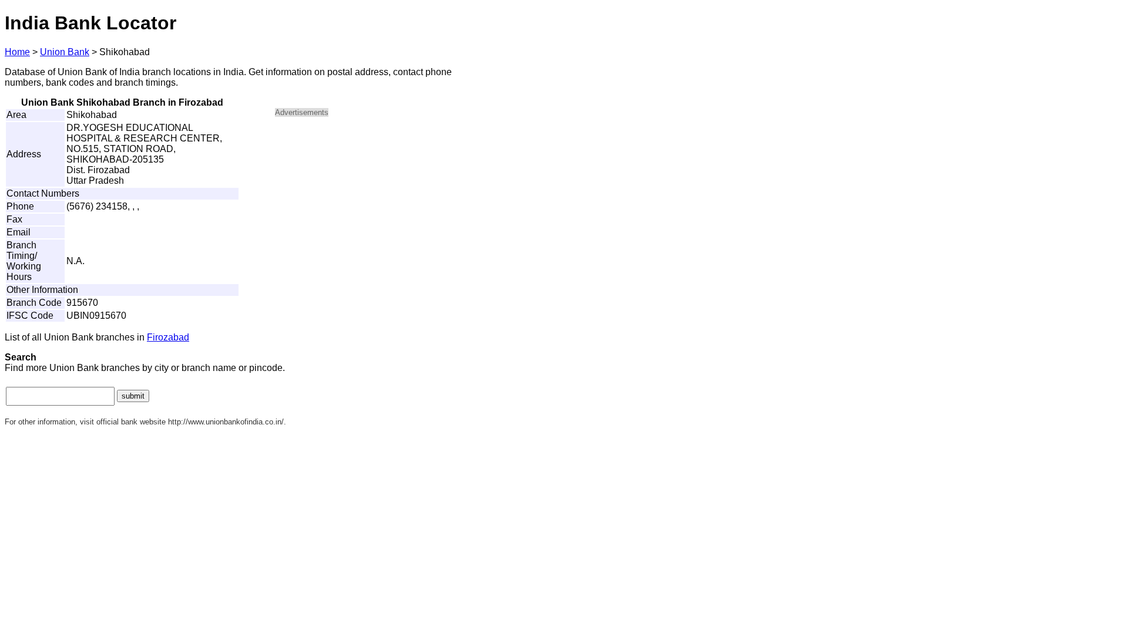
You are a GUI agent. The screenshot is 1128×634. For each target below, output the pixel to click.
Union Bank (64, 52)
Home (17, 52)
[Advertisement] (375, 209)
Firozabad (168, 337)
